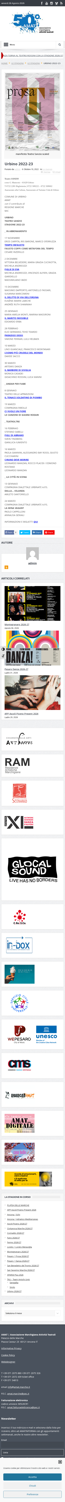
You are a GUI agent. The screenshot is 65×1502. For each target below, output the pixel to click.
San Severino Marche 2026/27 (21, 1270)
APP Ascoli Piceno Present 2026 (21, 713)
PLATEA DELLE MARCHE (18, 1205)
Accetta (32, 1477)
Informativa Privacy (11, 1348)
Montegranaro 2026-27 (17, 624)
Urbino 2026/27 (14, 1291)
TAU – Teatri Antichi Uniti (18, 1279)
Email (58, 172)
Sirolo (12, 1287)
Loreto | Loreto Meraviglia (19, 1247)
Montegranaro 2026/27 (18, 1251)
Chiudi (32, 1485)
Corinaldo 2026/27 (15, 1233)
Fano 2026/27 (13, 1237)
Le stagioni (47, 169)
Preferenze (32, 1494)
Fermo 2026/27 (14, 1242)
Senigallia (14, 1282)
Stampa (47, 172)
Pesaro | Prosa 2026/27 (18, 1256)
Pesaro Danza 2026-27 (16, 669)
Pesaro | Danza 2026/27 (18, 1261)
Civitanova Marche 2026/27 (19, 1228)
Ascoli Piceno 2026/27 (17, 1223)
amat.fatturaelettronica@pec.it (23, 1407)
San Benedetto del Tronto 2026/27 (23, 1265)
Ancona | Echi (13, 1214)
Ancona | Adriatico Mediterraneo (22, 1219)
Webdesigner (8, 1361)
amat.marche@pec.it (18, 1393)
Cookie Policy (8, 1355)
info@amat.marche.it (19, 1387)
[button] (60, 1461)
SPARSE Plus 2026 (15, 1274)
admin (17, 169)
